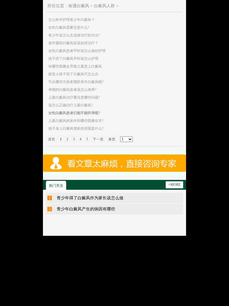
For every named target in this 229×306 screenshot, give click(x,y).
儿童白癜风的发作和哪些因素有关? (75, 121)
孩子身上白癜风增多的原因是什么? (75, 128)
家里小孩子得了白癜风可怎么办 (73, 74)
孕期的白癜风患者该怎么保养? (72, 90)
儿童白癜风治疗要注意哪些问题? (74, 97)
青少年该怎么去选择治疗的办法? (74, 35)
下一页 (98, 139)
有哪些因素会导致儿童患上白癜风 (75, 66)
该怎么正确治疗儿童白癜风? (70, 105)
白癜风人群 (104, 6)
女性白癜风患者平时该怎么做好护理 (77, 51)
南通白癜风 (78, 6)
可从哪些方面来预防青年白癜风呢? (75, 82)
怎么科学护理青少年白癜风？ (71, 20)
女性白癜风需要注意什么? (68, 27)
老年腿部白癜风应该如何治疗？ (73, 43)
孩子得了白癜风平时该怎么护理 (73, 58)
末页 (111, 139)
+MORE (174, 185)
